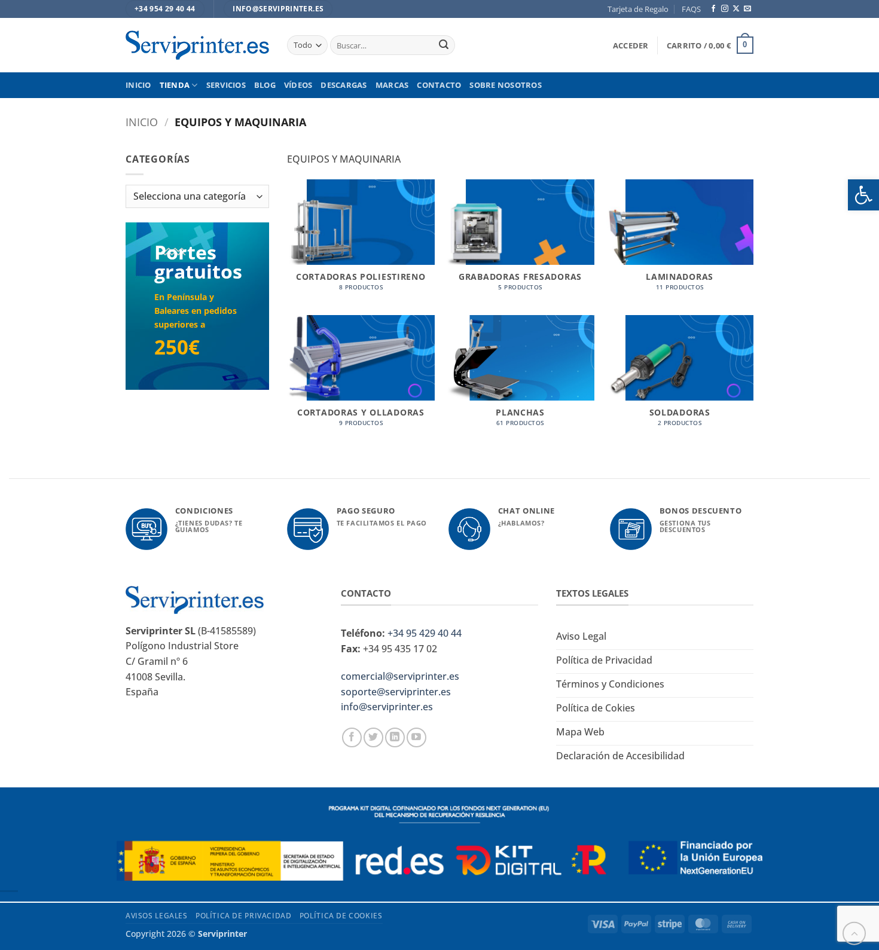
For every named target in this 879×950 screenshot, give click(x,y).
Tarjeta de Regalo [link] (638, 9)
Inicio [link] (138, 85)
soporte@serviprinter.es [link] (396, 691)
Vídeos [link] (298, 85)
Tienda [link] (175, 85)
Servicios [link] (226, 85)
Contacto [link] (439, 85)
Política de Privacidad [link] (243, 916)
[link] (863, 194)
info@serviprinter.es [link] (387, 706)
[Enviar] (444, 45)
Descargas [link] (344, 85)
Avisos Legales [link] (157, 916)
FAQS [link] (691, 9)
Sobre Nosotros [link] (505, 85)
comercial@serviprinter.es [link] (400, 676)
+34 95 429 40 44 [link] (424, 633)
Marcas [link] (392, 85)
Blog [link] (265, 85)
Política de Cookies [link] (341, 916)
